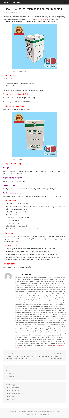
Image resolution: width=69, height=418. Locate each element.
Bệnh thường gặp (11, 385)
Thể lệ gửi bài (10, 373)
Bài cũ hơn (20, 355)
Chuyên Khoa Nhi (11, 399)
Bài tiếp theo (49, 355)
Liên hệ (8, 368)
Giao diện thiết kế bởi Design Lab (50, 411)
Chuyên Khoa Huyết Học (13, 393)
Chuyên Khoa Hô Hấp (12, 390)
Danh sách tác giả (11, 376)
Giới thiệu (9, 370)
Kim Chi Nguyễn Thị (21, 12)
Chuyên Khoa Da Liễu (12, 387)
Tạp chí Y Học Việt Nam (11, 2)
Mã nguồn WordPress (34, 411)
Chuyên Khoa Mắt (11, 396)
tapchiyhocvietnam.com (42, 19)
